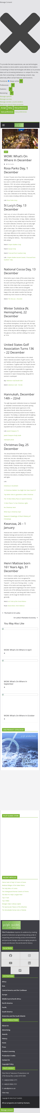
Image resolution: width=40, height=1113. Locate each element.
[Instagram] (29, 955)
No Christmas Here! (10, 507)
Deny (10, 108)
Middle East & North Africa (11, 999)
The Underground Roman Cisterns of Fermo (15, 891)
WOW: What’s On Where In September (15, 682)
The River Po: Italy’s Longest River (12, 894)
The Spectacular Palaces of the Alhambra (14, 907)
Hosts (4, 1043)
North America (7, 1003)
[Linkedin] (29, 963)
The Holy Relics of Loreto (9, 888)
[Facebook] (10, 955)
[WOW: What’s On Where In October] (20, 695)
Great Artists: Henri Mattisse (16, 606)
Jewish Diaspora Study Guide (12, 435)
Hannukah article (9, 440)
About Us (5, 1026)
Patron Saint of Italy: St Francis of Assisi (14, 882)
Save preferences (7, 112)
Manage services (6, 99)
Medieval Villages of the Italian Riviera (13, 885)
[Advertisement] (20, 790)
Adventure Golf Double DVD (15, 380)
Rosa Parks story (12, 200)
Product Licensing (8, 1051)
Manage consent (7, 1110)
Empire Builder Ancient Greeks (16, 257)
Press (4, 1047)
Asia (3, 986)
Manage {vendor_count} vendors (11, 102)
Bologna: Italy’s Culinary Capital (11, 904)
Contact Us (6, 1060)
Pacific (4, 1007)
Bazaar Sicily (12, 249)
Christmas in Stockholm (11, 486)
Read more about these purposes (11, 104)
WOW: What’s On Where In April (17, 650)
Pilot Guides (11, 164)
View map (5, 1093)
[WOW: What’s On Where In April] (20, 629)
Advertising (6, 1030)
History (4, 1039)
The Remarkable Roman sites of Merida (14, 910)
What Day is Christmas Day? (12, 512)
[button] (20, 33)
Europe (4, 995)
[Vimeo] (20, 970)
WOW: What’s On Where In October (19, 715)
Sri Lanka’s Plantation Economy (25, 618)
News (6, 152)
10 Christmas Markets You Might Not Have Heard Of (20, 490)
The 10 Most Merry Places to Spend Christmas (18, 499)
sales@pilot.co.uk (9, 1088)
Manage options (6, 96)
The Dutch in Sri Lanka (12, 613)
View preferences (20, 108)
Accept (3, 108)
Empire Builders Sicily (14, 244)
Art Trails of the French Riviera (17, 601)
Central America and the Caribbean (14, 990)
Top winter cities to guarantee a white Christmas (18, 494)
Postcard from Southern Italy (17, 253)
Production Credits (8, 1056)
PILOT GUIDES (17, 1098)
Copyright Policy (8, 1064)
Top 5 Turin (5, 898)
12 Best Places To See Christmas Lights (16, 503)
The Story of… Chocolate (15, 299)
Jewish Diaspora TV (13, 431)
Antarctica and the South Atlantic (14, 1016)
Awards (4, 1034)
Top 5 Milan (5, 901)
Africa (4, 982)
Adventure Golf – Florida (15, 385)
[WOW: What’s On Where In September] (20, 661)
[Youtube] (10, 963)
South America (7, 1012)
